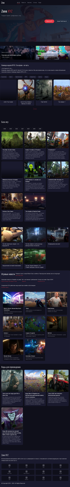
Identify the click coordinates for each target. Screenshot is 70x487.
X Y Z (18, 2)
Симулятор (32, 76)
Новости (23, 2)
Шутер (40, 76)
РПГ (26, 76)
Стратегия (3, 76)
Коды (39, 2)
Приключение (19, 76)
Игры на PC (49, 21)
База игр (29, 2)
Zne (3, 2)
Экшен (46, 76)
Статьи (35, 2)
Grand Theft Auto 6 (62, 21)
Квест (11, 76)
